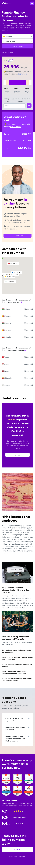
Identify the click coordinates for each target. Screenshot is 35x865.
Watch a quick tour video (17, 856)
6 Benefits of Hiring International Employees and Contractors (15, 638)
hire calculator (15, 127)
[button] (14, 264)
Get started (17, 850)
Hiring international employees (16, 518)
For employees (7, 52)
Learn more (22, 74)
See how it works (17, 236)
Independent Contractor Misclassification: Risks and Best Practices (15, 590)
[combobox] (3, 36)
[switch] (10, 60)
